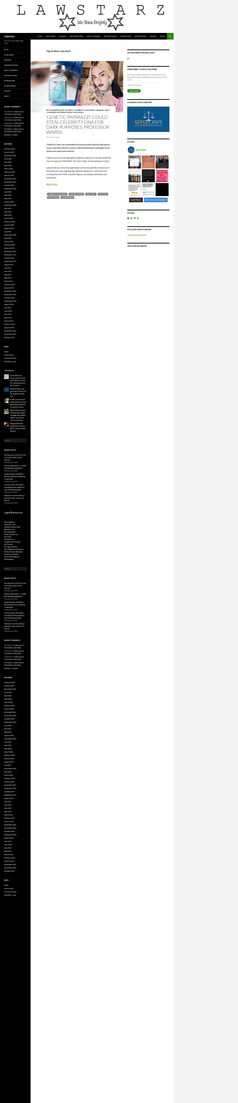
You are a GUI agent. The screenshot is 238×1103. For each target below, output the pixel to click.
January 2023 (9, 152)
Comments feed (10, 358)
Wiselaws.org (9, 529)
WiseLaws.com (9, 524)
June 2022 (8, 159)
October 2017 (9, 258)
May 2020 (7, 212)
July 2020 (7, 208)
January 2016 (9, 327)
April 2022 (8, 165)
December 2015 (10, 331)
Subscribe (134, 91)
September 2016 (10, 301)
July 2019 (7, 232)
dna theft (91, 194)
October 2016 (9, 298)
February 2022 (9, 172)
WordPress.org (10, 361)
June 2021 (8, 192)
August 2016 (8, 304)
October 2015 (9, 337)
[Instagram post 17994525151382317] (162, 162)
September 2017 (10, 261)
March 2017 (8, 281)
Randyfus (7, 135)
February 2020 (9, 222)
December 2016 (10, 291)
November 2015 (10, 334)
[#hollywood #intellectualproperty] (134, 189)
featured (103, 194)
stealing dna (67, 197)
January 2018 (9, 248)
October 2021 (9, 185)
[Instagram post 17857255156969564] (162, 189)
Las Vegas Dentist (10, 547)
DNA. (106, 161)
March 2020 (8, 218)
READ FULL (52, 184)
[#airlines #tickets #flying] (134, 162)
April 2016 (8, 318)
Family (162, 36)
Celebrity (69, 110)
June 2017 (8, 271)
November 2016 (10, 294)
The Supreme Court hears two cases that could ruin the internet (15, 457)
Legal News (50, 36)
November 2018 (10, 235)
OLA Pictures (9, 539)
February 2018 (9, 245)
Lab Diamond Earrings (12, 527)
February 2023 (9, 149)
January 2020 (9, 225)
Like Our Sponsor (137, 246)
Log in (6, 351)
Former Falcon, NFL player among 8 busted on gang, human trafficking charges (14, 487)
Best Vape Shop (9, 532)
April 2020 (8, 215)
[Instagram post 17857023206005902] (148, 189)
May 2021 (7, 195)
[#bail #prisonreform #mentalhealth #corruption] (162, 175)
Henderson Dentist (11, 554)
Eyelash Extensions (11, 534)
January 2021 (9, 202)
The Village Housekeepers (14, 549)
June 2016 (8, 311)
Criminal (62, 36)
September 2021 (10, 189)
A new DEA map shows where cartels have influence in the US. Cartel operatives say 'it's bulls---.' (17, 380)
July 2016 (7, 308)
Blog (40, 36)
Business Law (125, 36)
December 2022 (10, 155)
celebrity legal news (85, 110)
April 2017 (8, 278)
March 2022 (8, 169)
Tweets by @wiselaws (136, 235)
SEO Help (7, 537)
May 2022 (7, 162)
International (140, 36)
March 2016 (8, 321)
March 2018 (8, 241)
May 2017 (7, 275)
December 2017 (10, 251)
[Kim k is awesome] (148, 162)
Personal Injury (110, 36)
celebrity (57, 161)
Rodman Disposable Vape (13, 552)
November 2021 (10, 182)
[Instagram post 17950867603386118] (148, 175)
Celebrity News (76, 194)
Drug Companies (93, 36)
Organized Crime (76, 36)
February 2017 (9, 284)
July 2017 (7, 268)
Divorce (153, 36)
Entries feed (8, 355)
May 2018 (7, 238)
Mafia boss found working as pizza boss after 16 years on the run (14, 497)
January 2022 (9, 175)
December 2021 (10, 179)
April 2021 (8, 198)
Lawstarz (9, 36)
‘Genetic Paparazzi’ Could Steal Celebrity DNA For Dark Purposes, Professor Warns (77, 124)
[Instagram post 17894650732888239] (134, 175)
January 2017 (9, 288)
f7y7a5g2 (7, 129)
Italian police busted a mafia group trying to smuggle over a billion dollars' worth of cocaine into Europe (18, 415)
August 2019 (8, 228)
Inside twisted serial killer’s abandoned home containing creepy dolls (14, 476)
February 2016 (9, 324)
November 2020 (10, 205)
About (15, 135)
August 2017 (8, 265)
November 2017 (10, 255)
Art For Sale (8, 544)
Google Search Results (12, 542)
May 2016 (7, 314)
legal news (53, 197)
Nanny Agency (9, 522)
